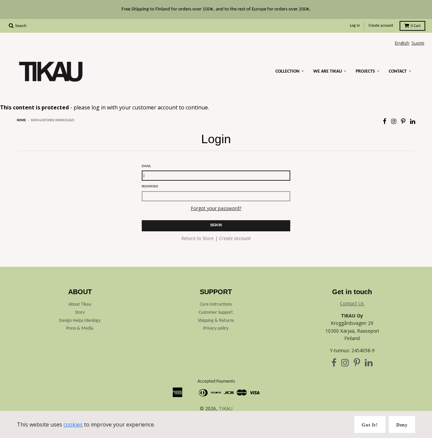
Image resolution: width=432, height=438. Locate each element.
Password (150, 186)
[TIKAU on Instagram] (393, 121)
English (402, 43)
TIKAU (226, 408)
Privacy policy (215, 328)
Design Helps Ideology (80, 320)
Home (21, 120)
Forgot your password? (216, 208)
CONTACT (398, 71)
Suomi (417, 43)
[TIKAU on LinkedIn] (412, 121)
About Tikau (80, 304)
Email (146, 166)
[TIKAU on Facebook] (384, 121)
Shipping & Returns (216, 320)
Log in (355, 26)
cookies (73, 424)
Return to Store (197, 238)
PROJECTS (365, 71)
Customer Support (216, 312)
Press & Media (79, 328)
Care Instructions (216, 304)
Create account (381, 26)
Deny (402, 425)
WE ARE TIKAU (327, 71)
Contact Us (352, 303)
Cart (416, 26)
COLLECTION (287, 71)
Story (80, 312)
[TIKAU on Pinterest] (403, 121)
